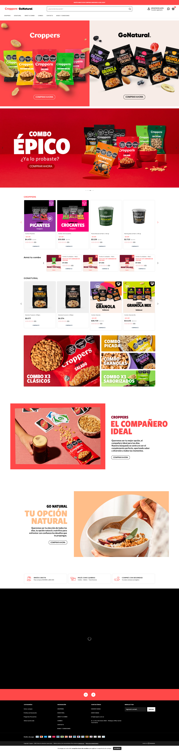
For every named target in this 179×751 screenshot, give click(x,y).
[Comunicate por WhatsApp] (168, 9)
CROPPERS (7, 16)
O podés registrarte (157, 10)
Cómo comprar (28, 709)
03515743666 (95, 713)
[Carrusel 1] (45, 63)
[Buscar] (129, 9)
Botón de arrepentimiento (92, 743)
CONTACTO (50, 16)
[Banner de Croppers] (62, 361)
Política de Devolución (30, 713)
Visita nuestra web (29, 721)
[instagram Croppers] (86, 695)
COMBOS (40, 16)
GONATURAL (17, 16)
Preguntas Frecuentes (30, 717)
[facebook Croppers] (93, 695)
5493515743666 (96, 709)
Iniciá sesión (159, 8)
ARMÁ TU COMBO (30, 16)
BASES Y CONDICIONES (62, 16)
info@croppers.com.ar (97, 717)
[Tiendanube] (148, 744)
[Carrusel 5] (89, 148)
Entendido (117, 748)
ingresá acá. (81, 743)
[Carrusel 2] (134, 63)
